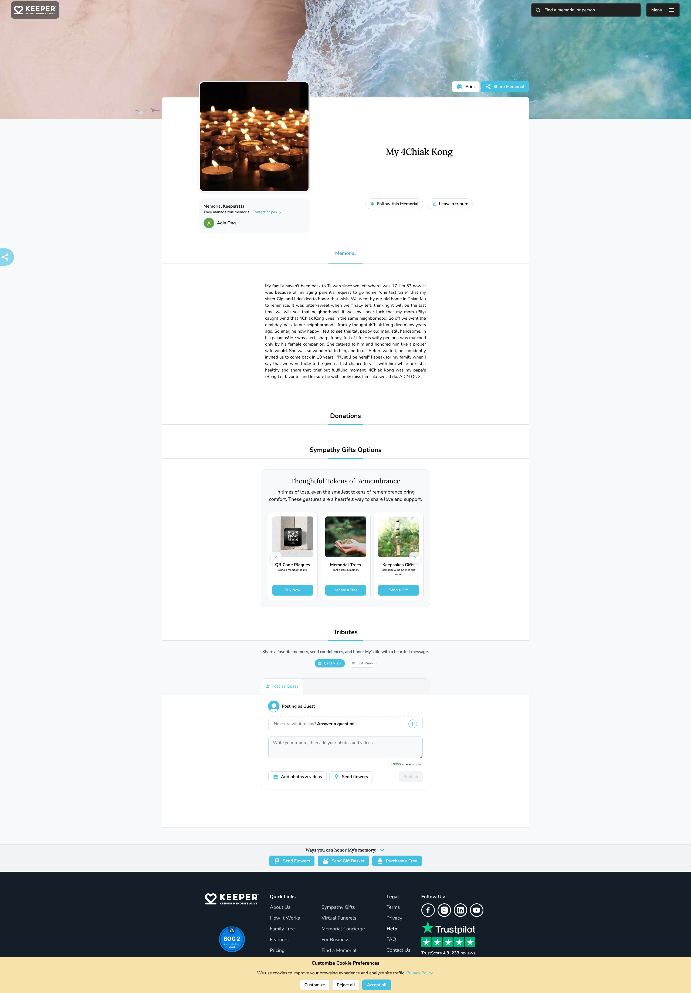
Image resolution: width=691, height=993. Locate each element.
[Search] (538, 10)
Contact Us (399, 950)
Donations (345, 416)
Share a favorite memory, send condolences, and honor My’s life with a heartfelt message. (345, 651)
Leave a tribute (453, 204)
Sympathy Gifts (338, 907)
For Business (335, 940)
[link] (293, 556)
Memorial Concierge (343, 929)
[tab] (282, 686)
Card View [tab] (333, 663)
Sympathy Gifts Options (345, 450)
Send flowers (355, 777)
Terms (393, 907)
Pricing (277, 950)
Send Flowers (296, 861)
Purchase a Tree (401, 861)
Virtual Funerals (338, 918)
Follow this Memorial (398, 204)
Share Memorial (508, 87)
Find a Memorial (339, 950)
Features (279, 940)
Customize (314, 985)
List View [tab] (365, 663)
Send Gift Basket (347, 861)
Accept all (377, 985)
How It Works (285, 918)
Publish (411, 777)
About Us (280, 907)
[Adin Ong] (209, 223)
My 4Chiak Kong (419, 152)
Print (470, 87)
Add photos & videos (301, 777)
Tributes (345, 632)
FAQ (391, 939)
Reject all (346, 985)
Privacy (394, 918)
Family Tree (282, 929)
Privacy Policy (419, 973)
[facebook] (428, 910)
